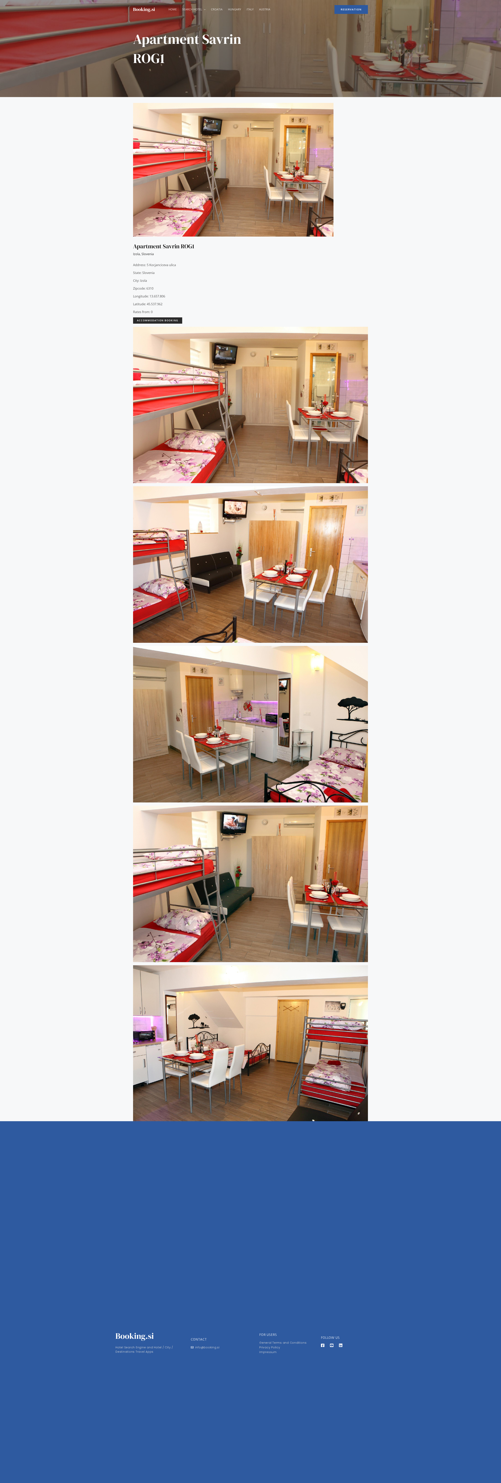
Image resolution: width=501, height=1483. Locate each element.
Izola (136, 254)
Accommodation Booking (157, 320)
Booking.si (144, 9)
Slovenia (147, 254)
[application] (203, 9)
